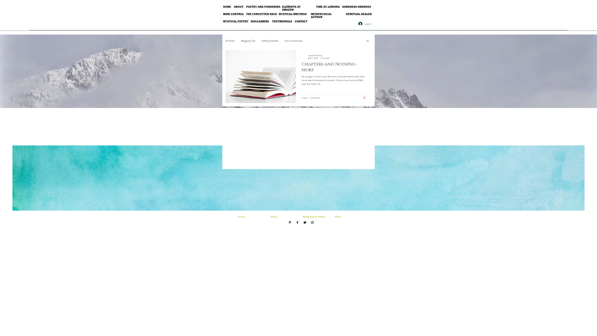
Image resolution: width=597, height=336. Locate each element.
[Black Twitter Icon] (305, 222)
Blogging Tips (248, 40)
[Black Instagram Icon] (312, 222)
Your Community (293, 40)
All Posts (230, 40)
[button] (367, 41)
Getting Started (269, 40)
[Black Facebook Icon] (297, 222)
